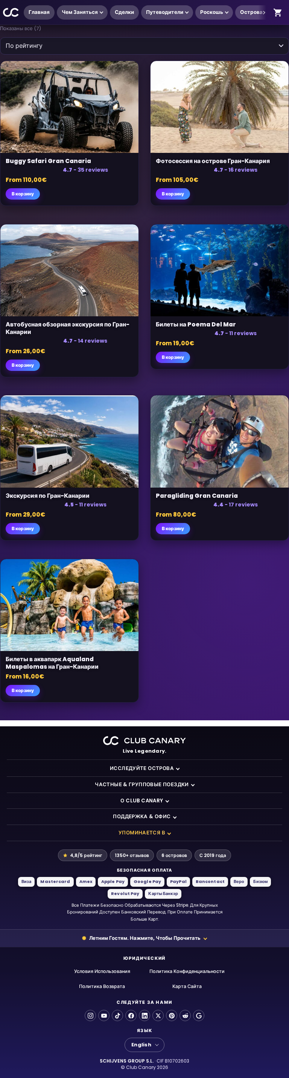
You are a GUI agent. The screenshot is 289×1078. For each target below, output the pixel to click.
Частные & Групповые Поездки (142, 784)
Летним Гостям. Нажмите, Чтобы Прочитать (145, 938)
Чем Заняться (80, 12)
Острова (251, 12)
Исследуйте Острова (142, 768)
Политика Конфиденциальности (187, 971)
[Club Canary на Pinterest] (171, 1015)
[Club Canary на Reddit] (185, 1015)
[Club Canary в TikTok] (117, 1015)
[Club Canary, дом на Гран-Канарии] (11, 13)
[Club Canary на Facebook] (131, 1015)
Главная (39, 12)
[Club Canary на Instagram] (90, 1015)
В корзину (23, 194)
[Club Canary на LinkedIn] (144, 1015)
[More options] (263, 12)
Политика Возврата (102, 986)
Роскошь (211, 12)
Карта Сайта (187, 986)
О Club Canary (141, 800)
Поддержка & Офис (141, 816)
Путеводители (164, 12)
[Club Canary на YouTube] (104, 1015)
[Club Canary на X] (158, 1015)
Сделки (124, 12)
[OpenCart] (277, 12)
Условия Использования (102, 971)
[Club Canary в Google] (198, 1015)
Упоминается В (142, 832)
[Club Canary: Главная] (144, 740)
